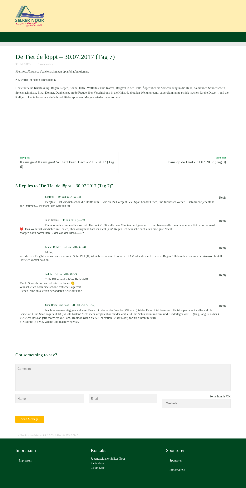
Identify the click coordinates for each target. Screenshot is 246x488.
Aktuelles (97, 12)
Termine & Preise (151, 12)
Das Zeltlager (122, 12)
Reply (222, 197)
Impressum (25, 460)
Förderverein (229, 12)
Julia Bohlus (51, 220)
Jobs (209, 12)
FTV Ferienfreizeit (184, 12)
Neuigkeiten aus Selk (38, 435)
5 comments (44, 64)
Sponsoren (176, 460)
